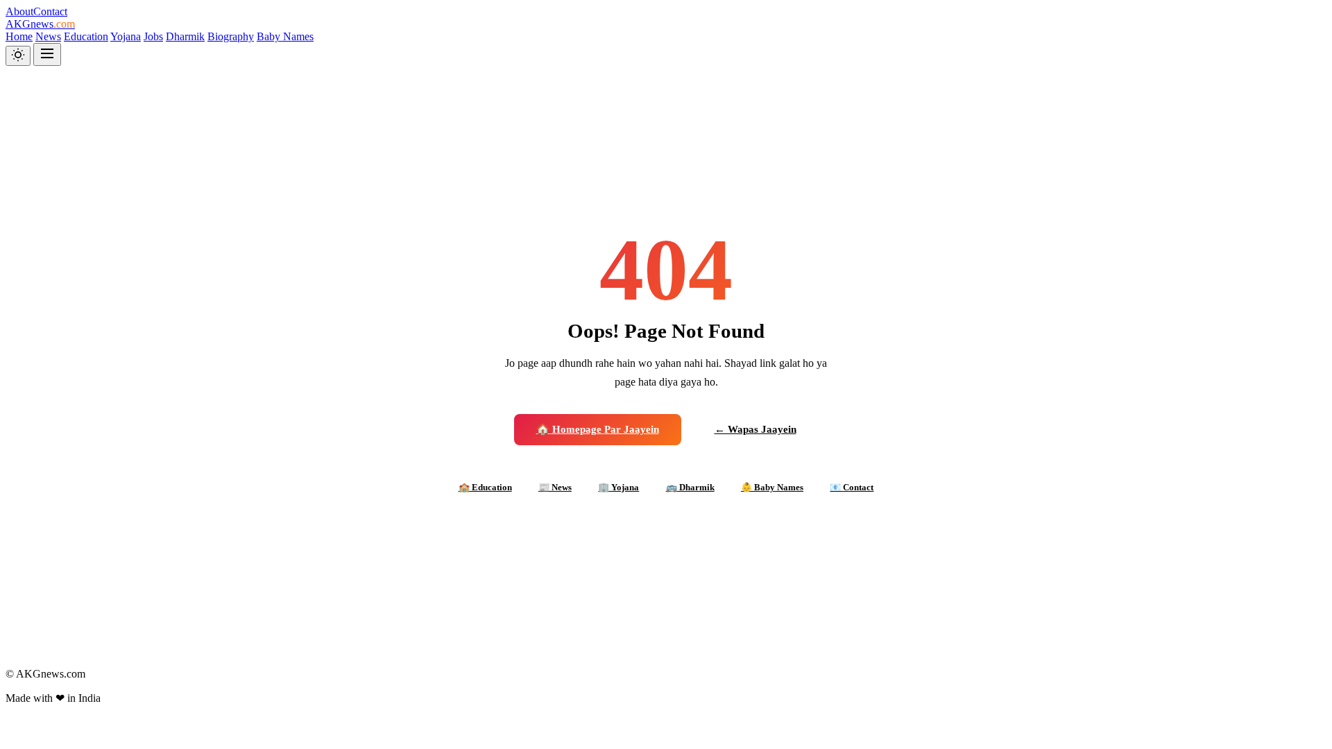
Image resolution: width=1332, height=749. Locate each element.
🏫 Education (485, 487)
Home (19, 36)
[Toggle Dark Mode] (18, 56)
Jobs (153, 36)
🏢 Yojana (618, 487)
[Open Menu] (47, 54)
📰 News (555, 487)
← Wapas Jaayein (755, 429)
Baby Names (285, 36)
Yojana (125, 36)
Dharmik (185, 36)
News (48, 36)
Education (86, 36)
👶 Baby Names (772, 487)
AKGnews (40, 24)
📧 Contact (851, 487)
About (19, 11)
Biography (230, 36)
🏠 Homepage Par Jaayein (597, 429)
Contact (50, 11)
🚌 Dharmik (690, 487)
